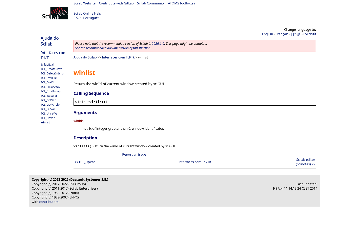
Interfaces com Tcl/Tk (118, 57)
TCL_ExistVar (49, 96)
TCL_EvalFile (49, 78)
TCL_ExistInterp (51, 91)
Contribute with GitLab (116, 3)
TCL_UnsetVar (50, 113)
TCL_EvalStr (48, 82)
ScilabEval (47, 64)
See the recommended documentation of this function (112, 48)
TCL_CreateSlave (51, 69)
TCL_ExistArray (50, 87)
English (267, 34)
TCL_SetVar (48, 109)
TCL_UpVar (48, 118)
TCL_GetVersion (51, 104)
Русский (309, 34)
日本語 (296, 34)
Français (282, 34)
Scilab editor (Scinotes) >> (305, 161)
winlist (45, 122)
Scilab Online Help (87, 13)
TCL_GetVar (48, 100)
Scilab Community (151, 3)
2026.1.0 (158, 43)
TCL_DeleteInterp (52, 73)
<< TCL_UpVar (84, 162)
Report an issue (134, 154)
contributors (49, 201)
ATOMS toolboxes (181, 3)
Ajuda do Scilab (50, 41)
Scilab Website (85, 3)
